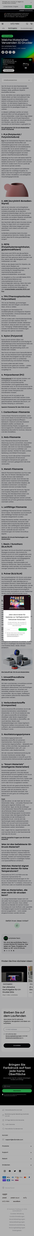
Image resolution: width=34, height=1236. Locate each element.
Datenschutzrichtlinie (12, 636)
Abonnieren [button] (22, 629)
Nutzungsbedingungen (13, 634)
